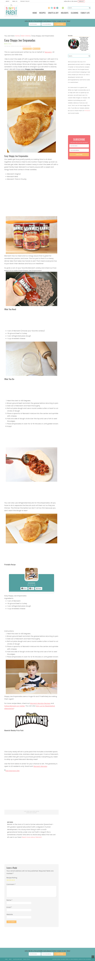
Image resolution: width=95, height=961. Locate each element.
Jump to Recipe (27, 48)
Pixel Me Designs (87, 959)
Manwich (48, 52)
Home (6, 959)
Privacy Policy (25, 1)
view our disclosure (26, 46)
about (10, 959)
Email (9, 907)
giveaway (34, 812)
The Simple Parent (11, 11)
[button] (28, 583)
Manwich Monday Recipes (40, 703)
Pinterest (87, 110)
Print (25, 588)
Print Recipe (37, 48)
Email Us (14, 1)
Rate (39, 588)
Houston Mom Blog (17, 959)
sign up (81, 1)
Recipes (37, 811)
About (7, 1)
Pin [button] (32, 588)
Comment (11, 884)
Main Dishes (8, 43)
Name (9, 900)
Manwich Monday (40, 766)
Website (10, 914)
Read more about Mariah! (32, 837)
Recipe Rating (12, 878)
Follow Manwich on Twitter (14, 706)
